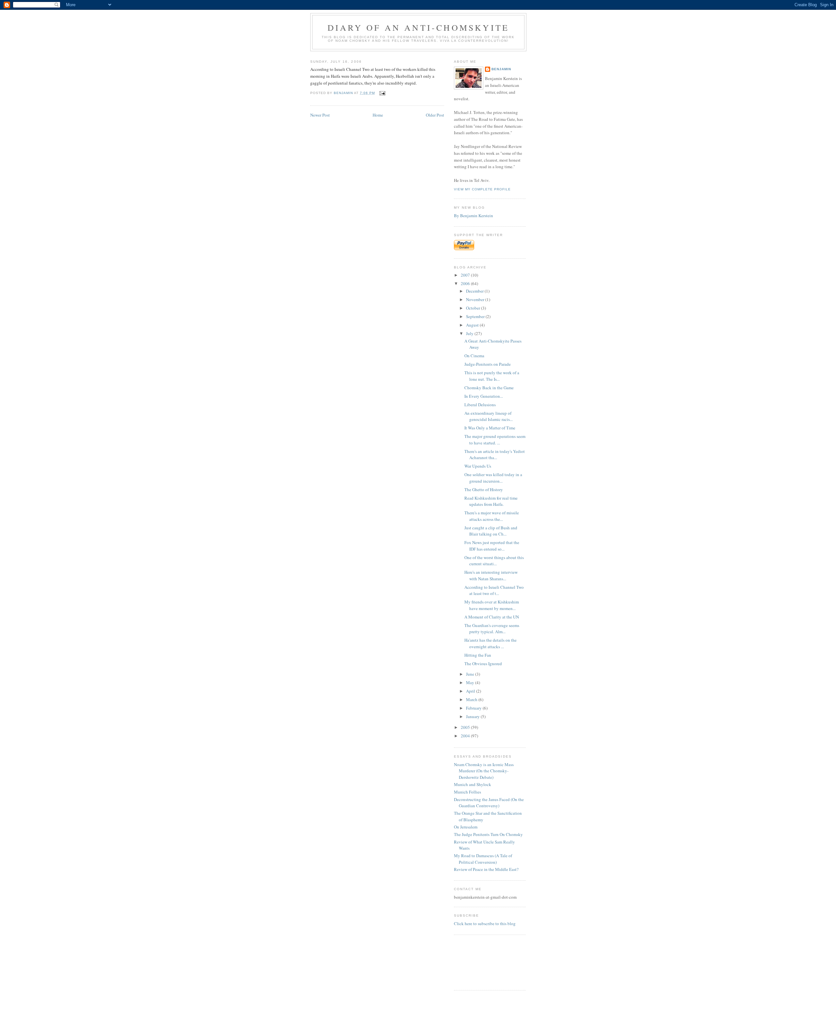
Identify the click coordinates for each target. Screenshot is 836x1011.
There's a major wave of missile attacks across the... (491, 516)
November (475, 299)
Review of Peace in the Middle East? (486, 869)
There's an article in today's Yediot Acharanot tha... (494, 454)
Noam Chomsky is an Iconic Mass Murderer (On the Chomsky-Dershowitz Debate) (484, 771)
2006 (466, 283)
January (473, 716)
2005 (466, 727)
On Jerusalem (465, 827)
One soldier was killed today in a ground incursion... (493, 478)
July (470, 333)
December (475, 291)
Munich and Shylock (472, 784)
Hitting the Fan (477, 655)
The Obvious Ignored (483, 663)
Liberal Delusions (480, 405)
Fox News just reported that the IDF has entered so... (491, 545)
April (471, 691)
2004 (466, 736)
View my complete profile (482, 189)
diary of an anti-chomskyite (418, 27)
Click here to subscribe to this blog (485, 923)
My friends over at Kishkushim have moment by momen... (491, 605)
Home (378, 115)
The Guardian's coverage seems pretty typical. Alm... (491, 628)
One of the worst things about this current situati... (494, 560)
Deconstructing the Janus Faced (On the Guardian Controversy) (489, 802)
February (474, 708)
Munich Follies (467, 792)
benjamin (501, 69)
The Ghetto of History (483, 489)
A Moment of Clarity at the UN (491, 617)
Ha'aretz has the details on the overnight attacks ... (490, 643)
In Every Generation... (483, 396)
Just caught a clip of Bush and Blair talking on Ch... (490, 531)
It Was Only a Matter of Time (489, 428)
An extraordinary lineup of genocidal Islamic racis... (488, 416)
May (470, 682)
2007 (466, 275)
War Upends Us (477, 466)
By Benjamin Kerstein (473, 215)
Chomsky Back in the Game (489, 388)
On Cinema (474, 356)
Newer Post (320, 115)
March (472, 699)
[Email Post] (382, 93)
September (476, 316)
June (470, 674)
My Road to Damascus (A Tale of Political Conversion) (483, 859)
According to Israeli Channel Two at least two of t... (494, 590)
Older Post (435, 115)
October (473, 308)
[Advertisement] (474, 961)
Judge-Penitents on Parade (487, 364)
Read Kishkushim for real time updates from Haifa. (491, 501)
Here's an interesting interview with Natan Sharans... (491, 575)
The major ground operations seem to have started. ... (494, 439)
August (473, 325)
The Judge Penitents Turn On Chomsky (488, 834)
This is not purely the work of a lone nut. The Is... (491, 376)
